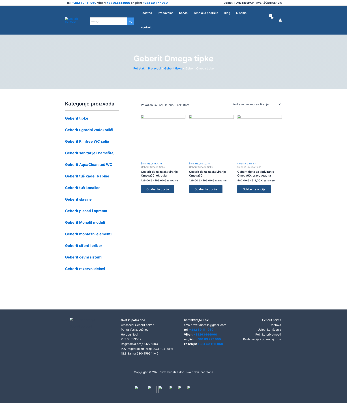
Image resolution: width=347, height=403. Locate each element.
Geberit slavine (78, 199)
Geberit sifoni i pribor (83, 245)
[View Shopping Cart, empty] (272, 20)
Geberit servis (271, 320)
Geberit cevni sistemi (83, 257)
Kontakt (146, 27)
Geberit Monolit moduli (85, 222)
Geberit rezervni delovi (85, 269)
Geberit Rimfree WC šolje (87, 141)
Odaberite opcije (157, 189)
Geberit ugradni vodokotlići (89, 130)
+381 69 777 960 (155, 3)
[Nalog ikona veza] (280, 20)
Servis (183, 13)
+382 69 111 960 (84, 3)
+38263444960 (118, 3)
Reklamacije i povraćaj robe (262, 339)
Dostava (275, 325)
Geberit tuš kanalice (82, 188)
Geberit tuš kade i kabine (87, 176)
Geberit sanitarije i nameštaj (89, 153)
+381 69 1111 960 (210, 344)
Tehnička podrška (205, 13)
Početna (146, 13)
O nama (241, 13)
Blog (227, 13)
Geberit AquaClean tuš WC (88, 164)
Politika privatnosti (268, 334)
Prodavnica (165, 13)
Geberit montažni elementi (88, 234)
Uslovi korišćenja (269, 329)
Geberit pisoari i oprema (86, 211)
